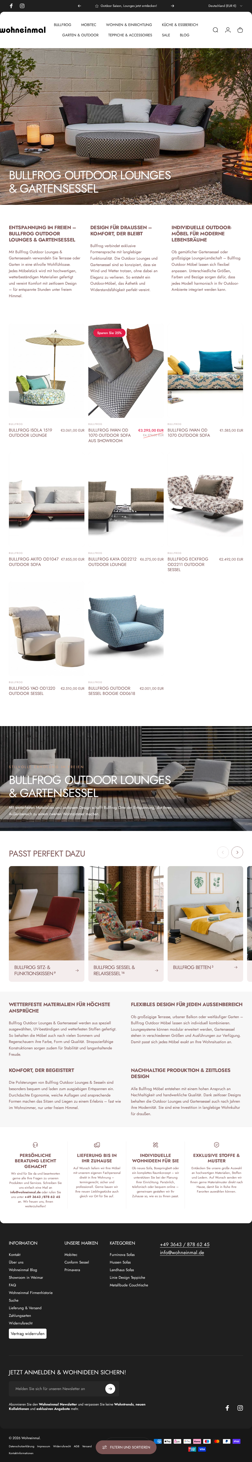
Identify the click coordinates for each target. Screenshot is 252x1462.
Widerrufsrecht (20, 1323)
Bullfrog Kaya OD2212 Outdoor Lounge (112, 561)
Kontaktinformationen (21, 1453)
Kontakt (14, 1254)
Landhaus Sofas (122, 1270)
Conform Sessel (76, 1262)
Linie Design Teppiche (127, 1277)
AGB (76, 1446)
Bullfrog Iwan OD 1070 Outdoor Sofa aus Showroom (109, 435)
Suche (13, 1300)
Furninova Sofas (122, 1254)
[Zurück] (79, 6)
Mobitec (70, 1254)
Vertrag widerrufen (28, 1333)
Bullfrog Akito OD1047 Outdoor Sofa (34, 561)
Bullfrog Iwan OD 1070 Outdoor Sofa (189, 432)
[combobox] (225, 6)
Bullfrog (16, 424)
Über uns (16, 1262)
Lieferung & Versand (25, 1308)
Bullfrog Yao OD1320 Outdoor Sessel (32, 691)
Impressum (43, 1446)
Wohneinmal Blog (23, 1270)
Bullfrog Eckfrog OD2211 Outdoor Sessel (188, 564)
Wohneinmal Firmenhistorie (31, 1293)
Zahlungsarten (20, 1315)
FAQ (12, 1285)
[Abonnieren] (110, 1389)
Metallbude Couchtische (129, 1285)
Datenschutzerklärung (21, 1446)
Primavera (72, 1270)
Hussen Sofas (120, 1262)
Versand (87, 1446)
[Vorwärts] (172, 6)
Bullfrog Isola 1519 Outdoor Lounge (30, 432)
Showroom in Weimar (26, 1277)
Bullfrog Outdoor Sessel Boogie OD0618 (111, 691)
